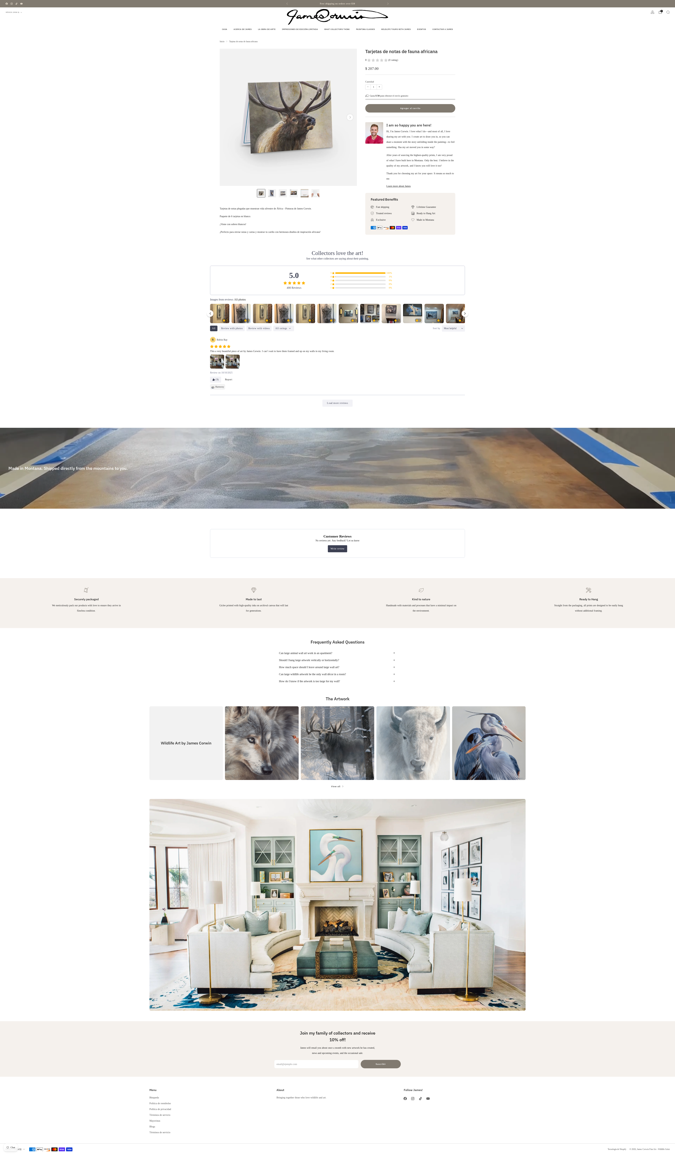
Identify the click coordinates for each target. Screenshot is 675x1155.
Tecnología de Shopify (617, 1149)
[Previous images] (210, 313)
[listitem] (337, 4)
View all (335, 786)
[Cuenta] (652, 12)
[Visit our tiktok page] (16, 3)
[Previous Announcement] (287, 3)
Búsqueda (154, 1097)
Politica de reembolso (160, 1103)
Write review (337, 548)
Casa (224, 29)
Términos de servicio (159, 1115)
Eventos (421, 29)
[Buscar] (668, 12)
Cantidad (369, 82)
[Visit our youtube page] (21, 3)
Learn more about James (398, 186)
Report (228, 379)
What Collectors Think (337, 29)
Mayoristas (154, 1120)
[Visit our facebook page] (6, 3)
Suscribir (381, 1064)
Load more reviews (337, 403)
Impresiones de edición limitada (300, 29)
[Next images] (465, 313)
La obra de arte (267, 29)
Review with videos (259, 328)
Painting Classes (365, 29)
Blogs (152, 1126)
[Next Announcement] (388, 3)
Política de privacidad (160, 1109)
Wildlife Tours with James (396, 29)
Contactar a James (442, 29)
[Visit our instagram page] (11, 3)
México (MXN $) (13, 12)
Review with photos (232, 328)
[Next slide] (350, 117)
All (214, 328)
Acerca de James (243, 29)
